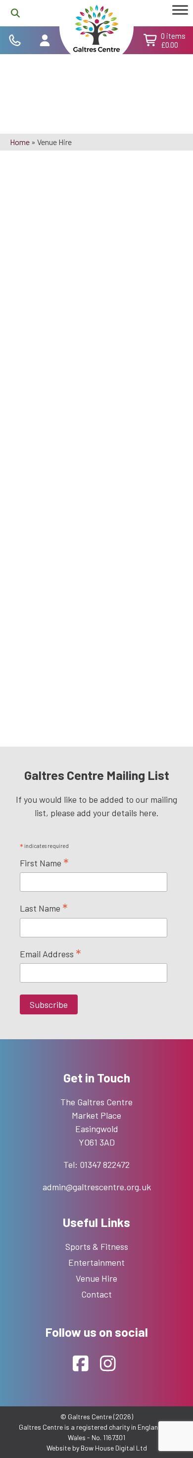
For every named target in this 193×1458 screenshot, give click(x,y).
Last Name (44, 909)
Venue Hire (96, 1278)
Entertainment (96, 1262)
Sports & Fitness (96, 1246)
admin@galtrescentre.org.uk (97, 1186)
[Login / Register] (44, 40)
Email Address (50, 954)
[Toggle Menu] (180, 9)
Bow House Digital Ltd (114, 1448)
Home (20, 142)
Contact (96, 1294)
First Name (44, 863)
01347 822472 (105, 1164)
